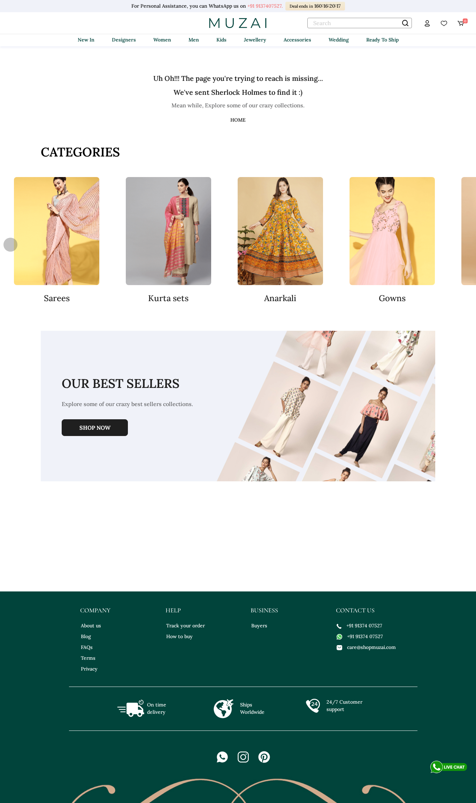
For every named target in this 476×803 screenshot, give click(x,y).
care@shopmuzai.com (371, 647)
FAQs (87, 647)
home (238, 120)
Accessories (297, 40)
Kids (221, 40)
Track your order (185, 625)
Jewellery (255, 40)
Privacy (89, 669)
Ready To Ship (382, 40)
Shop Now (94, 427)
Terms (88, 658)
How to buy (179, 636)
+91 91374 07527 (364, 625)
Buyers (259, 625)
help (173, 610)
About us (91, 625)
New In (86, 40)
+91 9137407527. (264, 6)
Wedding (339, 40)
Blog (86, 636)
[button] (466, 245)
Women (162, 40)
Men (194, 40)
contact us (355, 610)
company (95, 610)
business (264, 610)
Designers (124, 40)
